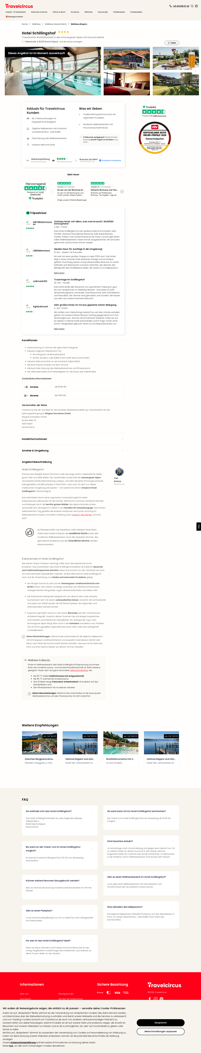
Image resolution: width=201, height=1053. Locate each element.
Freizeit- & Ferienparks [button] (16, 12)
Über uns (24, 993)
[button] (192, 6)
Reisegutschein (66, 993)
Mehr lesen (59, 273)
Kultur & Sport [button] (59, 12)
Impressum (25, 999)
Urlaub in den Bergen (82, 514)
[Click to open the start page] (164, 986)
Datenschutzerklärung (23, 1042)
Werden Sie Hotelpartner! (71, 999)
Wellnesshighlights (79, 670)
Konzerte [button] (75, 12)
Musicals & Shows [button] (39, 12)
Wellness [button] (89, 12)
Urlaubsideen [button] (136, 12)
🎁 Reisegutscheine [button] (14, 16)
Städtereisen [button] (119, 12)
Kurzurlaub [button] (103, 12)
